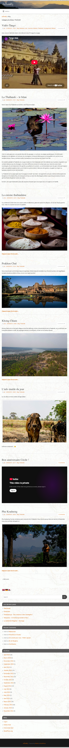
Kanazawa (7, 611)
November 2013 (8, 676)
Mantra (37, 743)
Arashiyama (12, 644)
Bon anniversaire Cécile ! (15, 459)
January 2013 (8, 708)
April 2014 (7, 667)
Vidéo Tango (9, 25)
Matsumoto (7, 608)
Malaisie (35, 28)
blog (18, 28)
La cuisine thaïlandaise (14, 195)
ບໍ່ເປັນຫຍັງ (8, 4)
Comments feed (8, 728)
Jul (4, 28)
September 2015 (8, 664)
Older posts (5, 579)
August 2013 (7, 686)
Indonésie (21, 28)
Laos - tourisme (29, 28)
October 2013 (8, 679)
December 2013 (8, 673)
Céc (5, 198)
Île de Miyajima (13, 641)
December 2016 (8, 661)
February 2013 (8, 704)
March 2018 (7, 658)
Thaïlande (40, 28)
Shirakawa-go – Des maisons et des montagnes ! (18, 614)
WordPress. (43, 743)
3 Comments (61, 514)
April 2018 (7, 654)
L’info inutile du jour (13, 389)
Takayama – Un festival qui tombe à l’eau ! (16, 617)
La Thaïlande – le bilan (14, 97)
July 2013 (6, 689)
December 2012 (8, 711)
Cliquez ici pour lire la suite (10, 254)
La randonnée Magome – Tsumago (14, 621)
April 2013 (7, 698)
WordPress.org (8, 731)
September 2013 (8, 683)
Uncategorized (47, 28)
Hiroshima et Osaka (15, 634)
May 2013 (7, 695)
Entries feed (7, 725)
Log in (5, 721)
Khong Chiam (9, 320)
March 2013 (7, 701)
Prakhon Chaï (9, 263)
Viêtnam (53, 28)
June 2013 (7, 692)
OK (63, 597)
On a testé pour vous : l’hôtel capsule (20, 638)
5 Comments (61, 462)
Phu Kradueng (9, 511)
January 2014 (8, 670)
